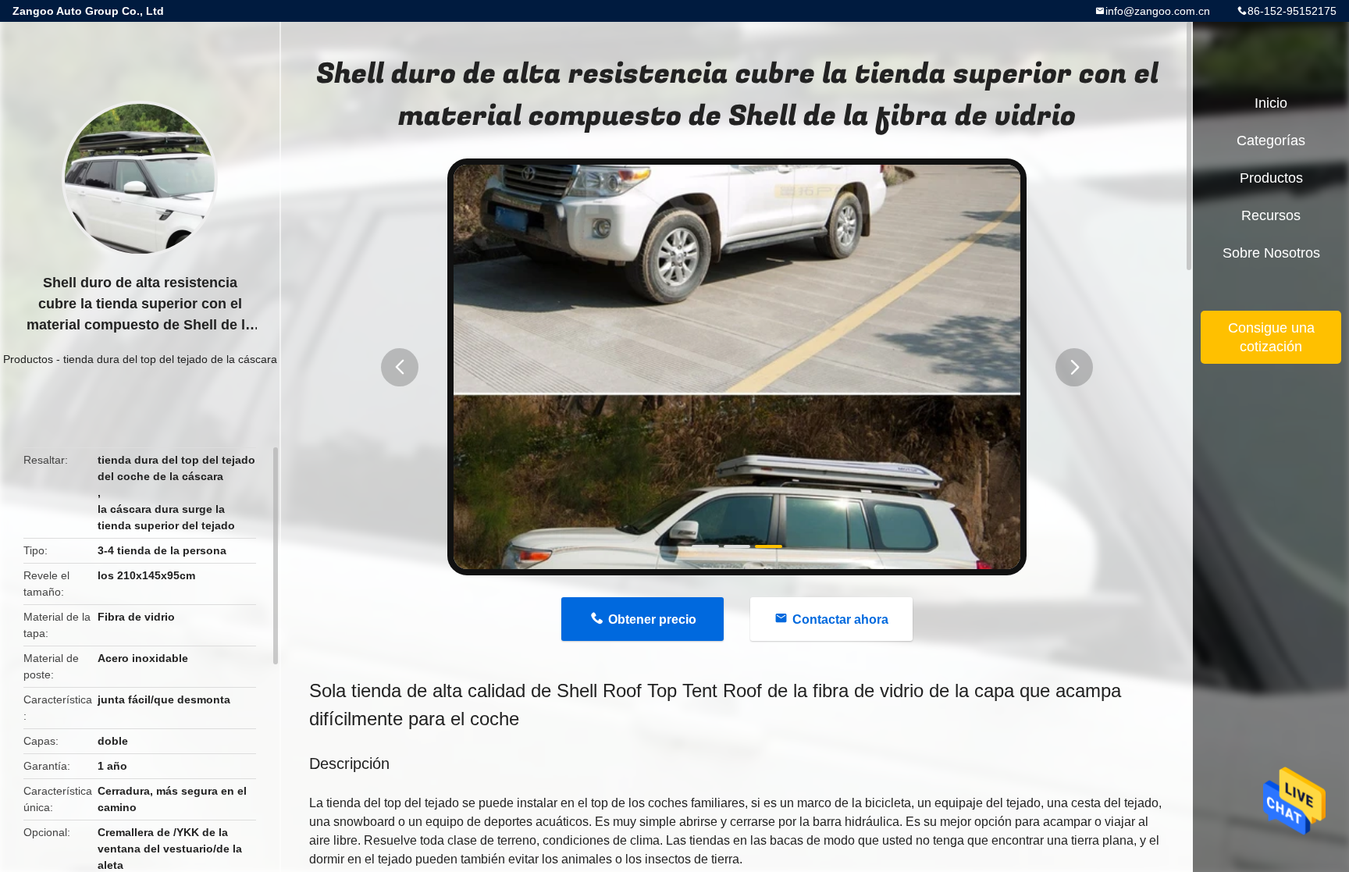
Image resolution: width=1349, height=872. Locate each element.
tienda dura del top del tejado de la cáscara (170, 359)
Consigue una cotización (1271, 337)
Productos (28, 359)
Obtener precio (652, 619)
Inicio (1271, 103)
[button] (399, 367)
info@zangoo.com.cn (1157, 11)
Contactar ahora (840, 619)
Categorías (1271, 140)
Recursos (1271, 215)
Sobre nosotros (1271, 253)
